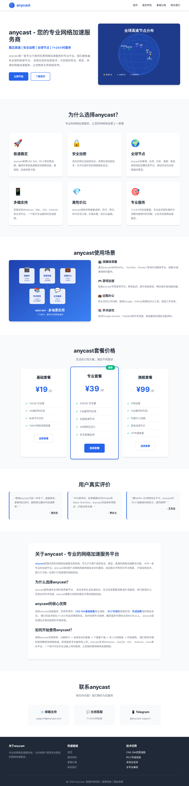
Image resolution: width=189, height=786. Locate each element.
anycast (80, 781)
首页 (135, 5)
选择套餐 (43, 438)
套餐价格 (161, 5)
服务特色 (147, 5)
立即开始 (18, 76)
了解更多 (40, 76)
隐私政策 (118, 781)
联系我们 (175, 5)
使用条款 (106, 781)
